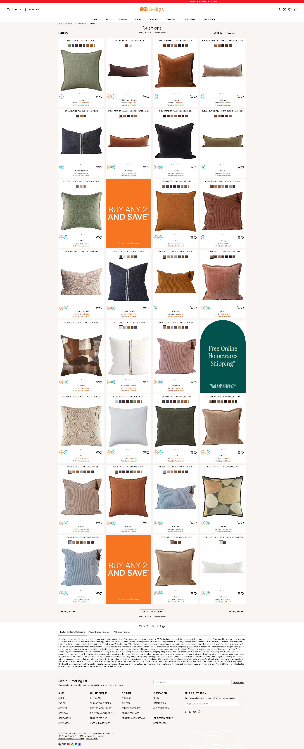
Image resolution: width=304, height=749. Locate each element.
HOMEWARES (64, 718)
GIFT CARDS (64, 723)
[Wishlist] (291, 9)
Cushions (92, 23)
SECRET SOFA (159, 723)
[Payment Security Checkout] (59, 744)
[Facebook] (185, 711)
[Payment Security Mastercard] (68, 744)
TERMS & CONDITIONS (100, 703)
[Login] (285, 9)
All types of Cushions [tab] (122, 632)
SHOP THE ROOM (161, 708)
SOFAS (61, 698)
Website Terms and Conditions (71, 738)
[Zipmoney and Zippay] (79, 744)
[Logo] (152, 9)
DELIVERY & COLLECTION (101, 713)
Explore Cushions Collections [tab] (72, 632)
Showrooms (33, 9)
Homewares (69, 23)
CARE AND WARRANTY (100, 723)
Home (60, 23)
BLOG (156, 698)
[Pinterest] (199, 711)
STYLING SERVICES (130, 713)
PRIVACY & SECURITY (131, 708)
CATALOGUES (159, 703)
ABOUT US (126, 698)
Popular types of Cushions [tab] (99, 632)
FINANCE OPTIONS (98, 718)
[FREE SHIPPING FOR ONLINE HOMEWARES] (223, 356)
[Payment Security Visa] (64, 744)
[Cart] (295, 9)
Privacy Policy (92, 738)
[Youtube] (194, 711)
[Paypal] (75, 744)
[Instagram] (190, 711)
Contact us (16, 9)
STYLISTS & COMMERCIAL (133, 718)
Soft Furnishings (80, 23)
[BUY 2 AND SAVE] (128, 213)
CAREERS (126, 703)
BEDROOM (63, 713)
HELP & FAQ (95, 698)
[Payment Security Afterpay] (72, 744)
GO (242, 704)
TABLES (61, 703)
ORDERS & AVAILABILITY (101, 708)
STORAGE (62, 708)
